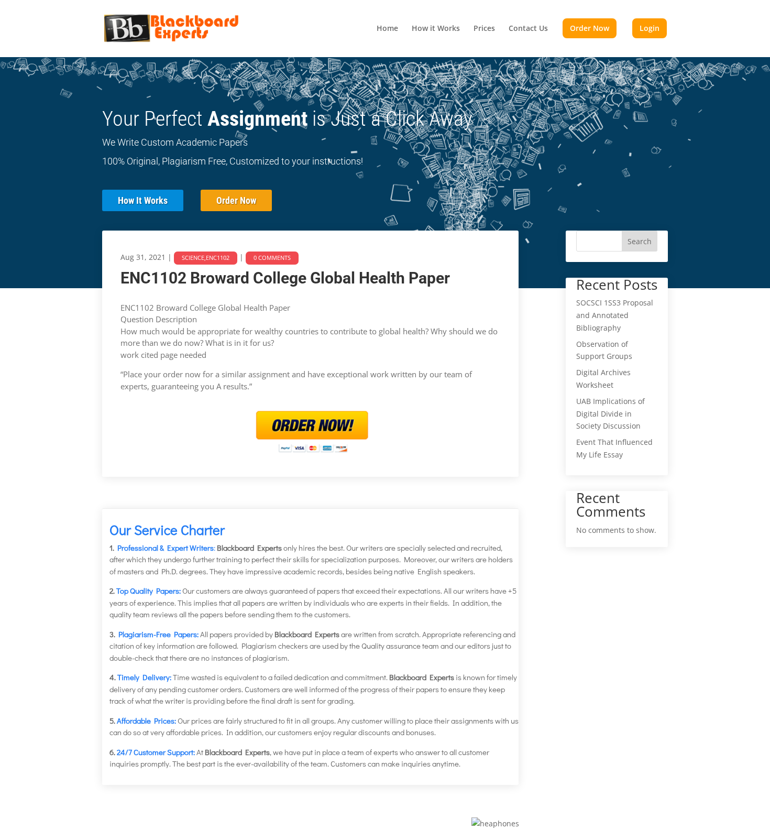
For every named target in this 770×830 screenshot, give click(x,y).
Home (387, 29)
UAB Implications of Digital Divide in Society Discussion (610, 413)
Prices (484, 29)
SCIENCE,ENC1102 (205, 257)
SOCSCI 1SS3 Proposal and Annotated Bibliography (614, 315)
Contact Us (528, 29)
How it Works (436, 29)
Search (640, 241)
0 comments (272, 257)
